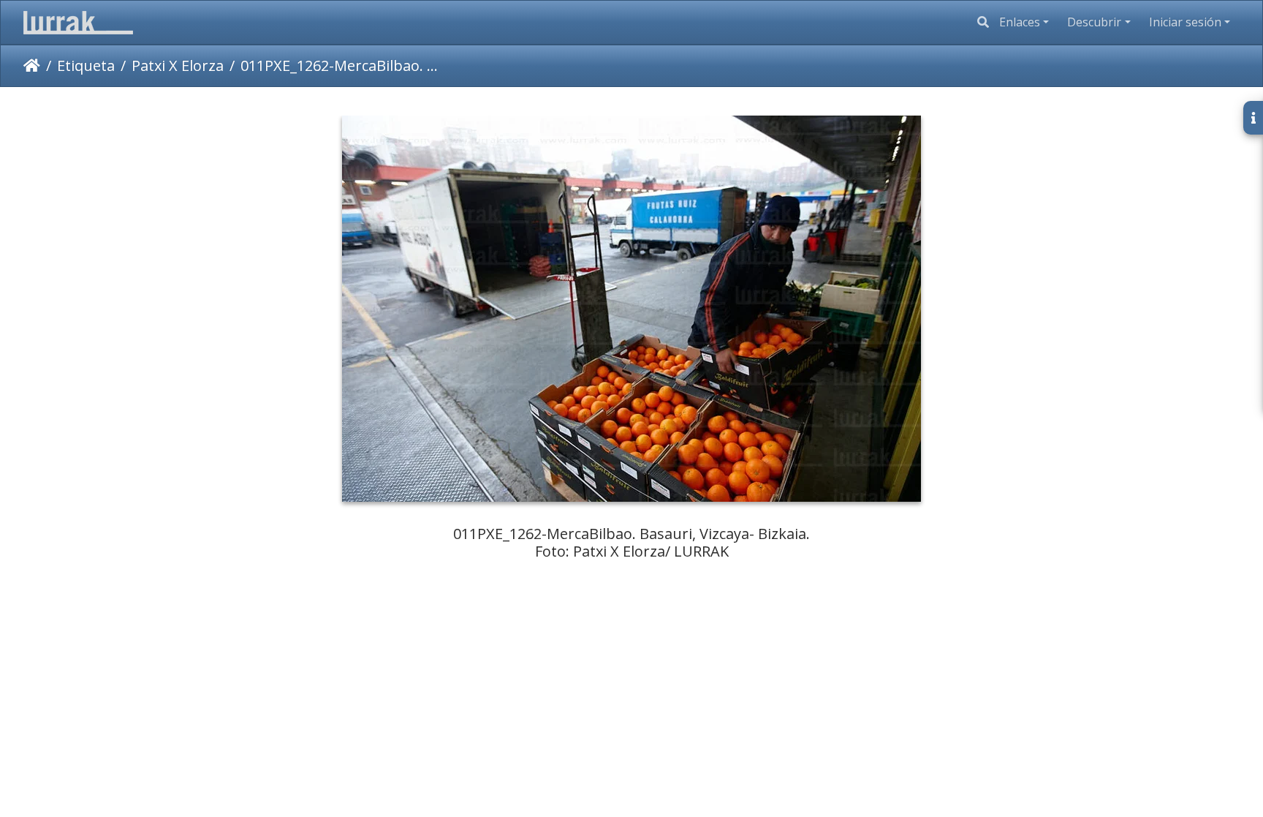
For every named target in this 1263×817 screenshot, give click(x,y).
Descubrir (1094, 22)
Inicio (31, 66)
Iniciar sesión (1185, 22)
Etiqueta (86, 65)
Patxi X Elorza (178, 65)
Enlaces (1019, 22)
